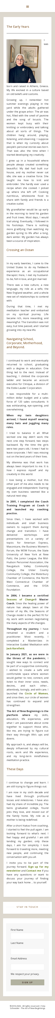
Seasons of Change (21, 599)
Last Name (17, 943)
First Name (17, 930)
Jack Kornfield (15, 648)
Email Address (19, 958)
